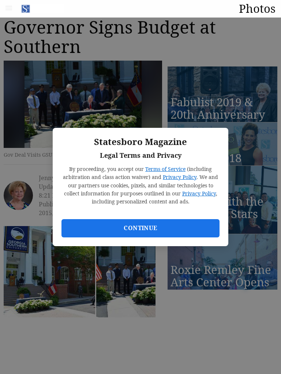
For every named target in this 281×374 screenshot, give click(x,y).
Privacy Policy (179, 176)
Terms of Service (165, 168)
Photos (257, 8)
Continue (140, 228)
